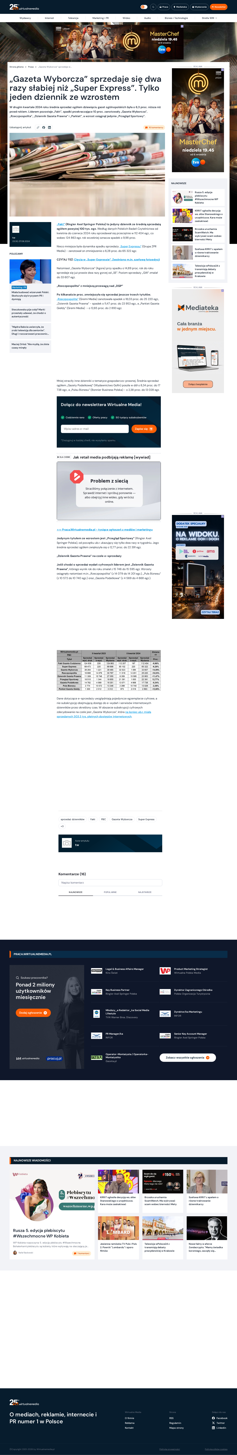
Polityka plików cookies (216, 1449)
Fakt (92, 819)
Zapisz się (141, 429)
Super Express (146, 819)
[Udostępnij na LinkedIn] (49, 127)
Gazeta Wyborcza (122, 819)
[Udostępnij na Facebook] (45, 127)
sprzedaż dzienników (72, 819)
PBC (103, 819)
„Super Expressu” (130, 246)
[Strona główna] (24, 7)
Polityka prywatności (169, 1449)
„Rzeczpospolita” (67, 299)
